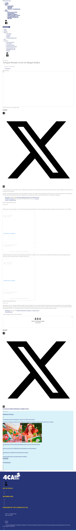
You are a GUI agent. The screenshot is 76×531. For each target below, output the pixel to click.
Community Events (12, 14)
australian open (7, 409)
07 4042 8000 (11, 521)
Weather (9, 8)
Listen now (6, 27)
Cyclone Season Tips (12, 16)
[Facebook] (6, 23)
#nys (31, 197)
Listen (6, 2)
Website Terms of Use (10, 502)
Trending (9, 7)
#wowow (12, 198)
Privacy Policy (8, 503)
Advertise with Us (9, 492)
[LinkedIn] (4, 187)
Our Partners (11, 13)
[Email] (6, 187)
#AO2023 (19, 310)
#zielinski (34, 197)
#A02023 (23, 197)
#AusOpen (18, 197)
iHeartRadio (7, 529)
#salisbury (7, 198)
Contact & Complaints (10, 491)
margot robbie (20, 409)
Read (6, 5)
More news (5, 458)
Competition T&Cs (9, 499)
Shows (6, 4)
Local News (10, 6)
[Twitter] (38, 184)
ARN (6, 528)
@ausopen (7, 197)
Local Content (8, 504)
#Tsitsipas (28, 310)
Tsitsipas (26, 409)
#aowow (27, 197)
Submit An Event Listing (13, 15)
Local (6, 11)
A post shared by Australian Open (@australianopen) (19, 251)
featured (14, 409)
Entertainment (8, 68)
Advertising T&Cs (9, 500)
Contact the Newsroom (13, 9)
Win (6, 10)
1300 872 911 (11, 522)
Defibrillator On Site (13, 17)
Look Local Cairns (12, 12)
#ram (38, 197)
